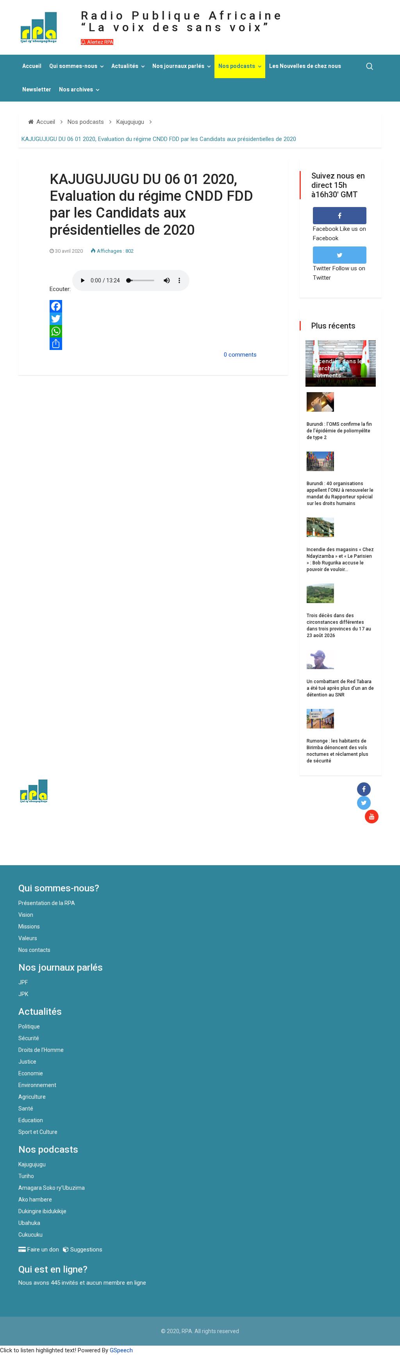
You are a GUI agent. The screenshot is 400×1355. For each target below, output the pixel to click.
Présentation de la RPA (46, 903)
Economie (30, 1073)
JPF (23, 982)
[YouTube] (373, 817)
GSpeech (121, 1350)
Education (30, 1120)
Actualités (124, 66)
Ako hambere (35, 1199)
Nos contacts (34, 950)
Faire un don (143, 848)
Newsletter (36, 90)
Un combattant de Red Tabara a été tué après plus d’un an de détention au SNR (340, 688)
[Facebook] (153, 306)
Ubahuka (29, 1223)
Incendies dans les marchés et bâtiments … (339, 368)
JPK (23, 994)
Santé (25, 1108)
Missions (29, 926)
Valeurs (27, 938)
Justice (27, 1062)
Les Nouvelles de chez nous (305, 66)
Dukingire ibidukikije (42, 1211)
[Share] (153, 343)
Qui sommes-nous (73, 66)
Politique (29, 1026)
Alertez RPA (99, 42)
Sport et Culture (37, 1132)
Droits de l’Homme (41, 1050)
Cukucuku (30, 1235)
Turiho (26, 1176)
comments (243, 354)
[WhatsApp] (153, 331)
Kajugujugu (32, 1164)
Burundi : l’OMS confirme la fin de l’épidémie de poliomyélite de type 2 (339, 430)
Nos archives (76, 90)
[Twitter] (153, 318)
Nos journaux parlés (178, 66)
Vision (25, 915)
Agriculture (32, 1097)
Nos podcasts (236, 66)
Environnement (37, 1085)
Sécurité (28, 1038)
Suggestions (85, 1249)
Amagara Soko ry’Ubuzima (51, 1188)
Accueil (31, 66)
